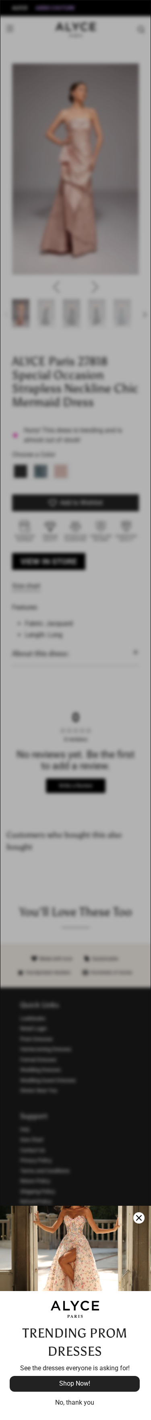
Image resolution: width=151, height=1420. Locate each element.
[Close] (139, 1218)
